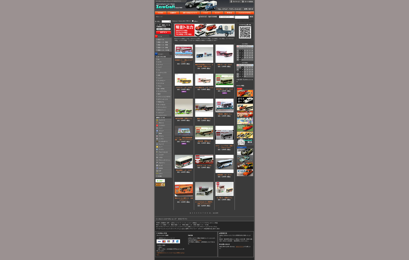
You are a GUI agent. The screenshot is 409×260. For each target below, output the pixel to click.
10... (210, 213)
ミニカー (160, 54)
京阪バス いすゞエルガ (224, 64)
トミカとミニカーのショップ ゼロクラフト (168, 1)
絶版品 (195, 223)
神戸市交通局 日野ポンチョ (184, 118)
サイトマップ (174, 228)
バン (175, 226)
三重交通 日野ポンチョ (224, 114)
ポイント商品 (214, 223)
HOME (158, 223)
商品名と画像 (182, 20)
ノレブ (171, 226)
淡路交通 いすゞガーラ (224, 175)
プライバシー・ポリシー (196, 228)
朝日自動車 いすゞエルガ (184, 170)
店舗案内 (163, 223)
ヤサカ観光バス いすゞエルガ (204, 87)
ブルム (215, 226)
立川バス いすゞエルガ (204, 165)
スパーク (166, 226)
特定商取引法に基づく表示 (212, 228)
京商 (189, 226)
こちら (199, 240)
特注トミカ (159, 225)
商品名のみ (175, 20)
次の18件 (215, 213)
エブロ (161, 226)
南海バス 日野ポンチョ (204, 118)
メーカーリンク (160, 228)
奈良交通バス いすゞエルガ (224, 89)
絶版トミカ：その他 (202, 225)
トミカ (160, 36)
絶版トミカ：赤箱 (191, 225)
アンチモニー (201, 226)
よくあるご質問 (183, 228)
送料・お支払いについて (174, 223)
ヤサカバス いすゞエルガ (184, 87)
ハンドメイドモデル (203, 223)
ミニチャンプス (182, 226)
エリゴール (209, 226)
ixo (157, 226)
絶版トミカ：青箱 (180, 225)
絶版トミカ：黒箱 (168, 225)
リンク (168, 228)
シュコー (193, 226)
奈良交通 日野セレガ (204, 141)
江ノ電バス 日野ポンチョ (224, 197)
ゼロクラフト (239, 246)
